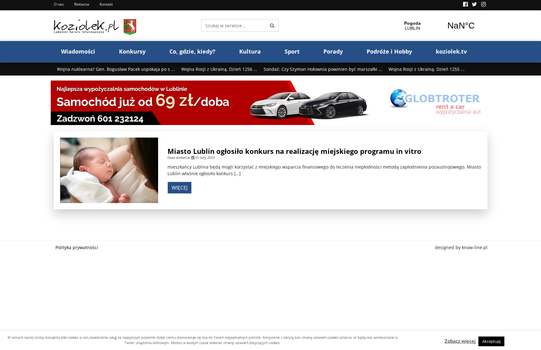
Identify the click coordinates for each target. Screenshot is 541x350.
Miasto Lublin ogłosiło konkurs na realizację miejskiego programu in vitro (294, 151)
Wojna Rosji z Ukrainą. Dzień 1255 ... (427, 69)
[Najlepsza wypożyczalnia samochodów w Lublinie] (271, 102)
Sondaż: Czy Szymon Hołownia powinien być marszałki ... (323, 69)
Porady (333, 51)
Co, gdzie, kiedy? (192, 51)
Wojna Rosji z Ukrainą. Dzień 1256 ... (219, 69)
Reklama (81, 4)
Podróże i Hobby (389, 51)
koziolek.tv (451, 51)
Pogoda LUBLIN (436, 25)
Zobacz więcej (460, 341)
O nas (59, 4)
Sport (292, 51)
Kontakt (106, 4)
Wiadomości (78, 51)
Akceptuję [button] (491, 341)
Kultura (250, 51)
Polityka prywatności (76, 247)
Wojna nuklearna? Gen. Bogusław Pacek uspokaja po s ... (116, 69)
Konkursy (132, 51)
